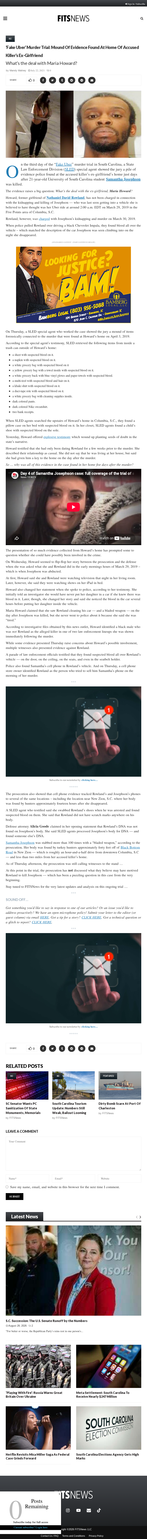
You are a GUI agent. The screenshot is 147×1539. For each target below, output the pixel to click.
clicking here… (89, 780)
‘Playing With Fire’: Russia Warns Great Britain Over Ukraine (34, 1394)
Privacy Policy (96, 1536)
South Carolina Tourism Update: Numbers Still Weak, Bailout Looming (69, 1108)
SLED (69, 169)
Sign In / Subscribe (136, 3)
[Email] (91, 1510)
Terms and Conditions (73, 1536)
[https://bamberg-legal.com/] (73, 322)
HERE (44, 917)
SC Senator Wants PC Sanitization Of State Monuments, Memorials (23, 1108)
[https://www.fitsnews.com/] (73, 1494)
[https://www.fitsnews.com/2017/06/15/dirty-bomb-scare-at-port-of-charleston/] (120, 1085)
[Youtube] (80, 1510)
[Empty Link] (136, 1216)
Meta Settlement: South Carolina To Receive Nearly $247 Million (102, 1394)
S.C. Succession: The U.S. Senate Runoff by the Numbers (46, 1321)
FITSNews (15, 1117)
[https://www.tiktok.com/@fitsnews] (99, 1510)
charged (44, 218)
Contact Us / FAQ (49, 1536)
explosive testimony (57, 436)
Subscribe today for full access (30, 1522)
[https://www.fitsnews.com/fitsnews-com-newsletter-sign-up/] (73, 731)
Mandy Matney (18, 70)
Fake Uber (64, 164)
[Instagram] (70, 1510)
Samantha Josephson (123, 179)
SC (10, 38)
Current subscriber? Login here (30, 1527)
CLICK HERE (91, 917)
